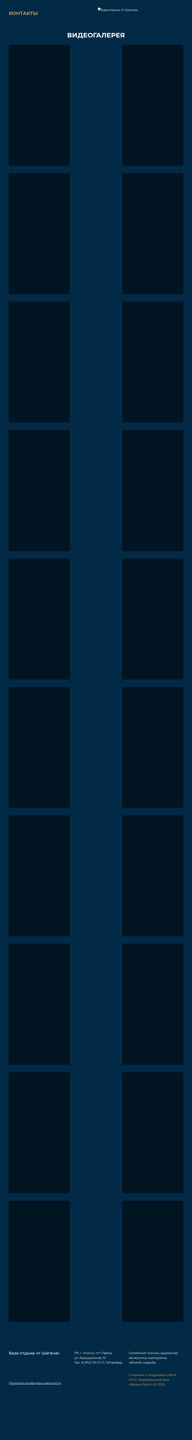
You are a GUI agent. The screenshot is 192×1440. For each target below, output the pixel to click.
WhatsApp (114, 1362)
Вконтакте (77, 1381)
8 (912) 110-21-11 (93, 1362)
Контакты (23, 13)
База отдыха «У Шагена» (34, 1353)
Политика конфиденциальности (35, 1383)
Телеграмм (89, 1381)
